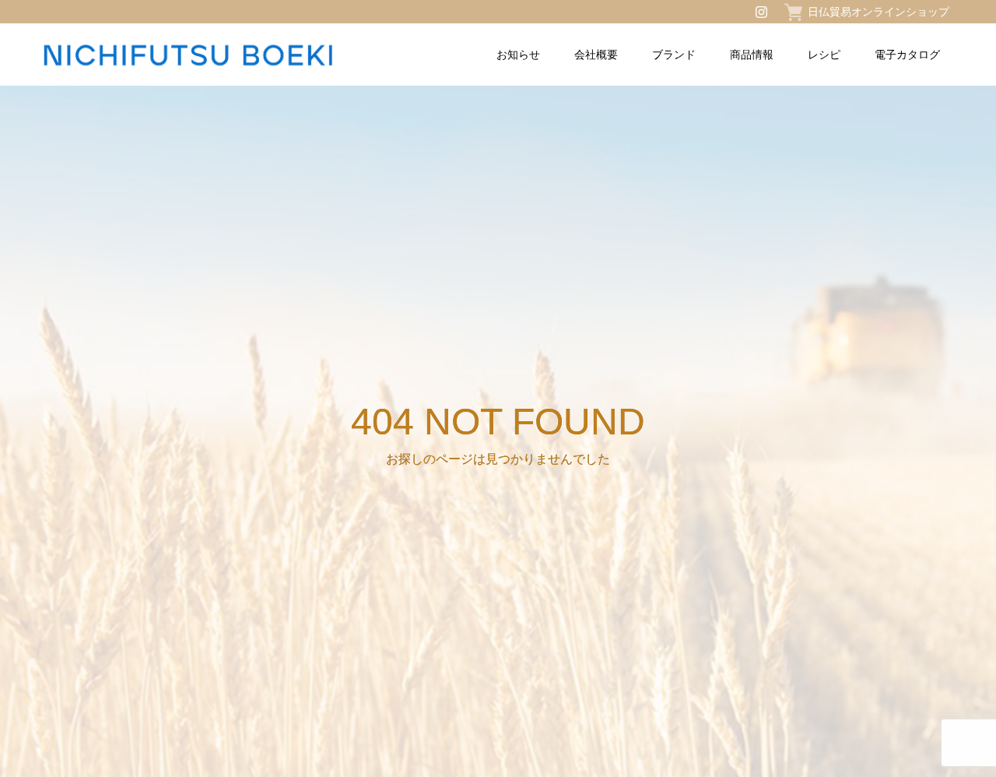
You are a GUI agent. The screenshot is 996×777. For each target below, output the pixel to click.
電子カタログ (907, 54)
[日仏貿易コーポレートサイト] (225, 55)
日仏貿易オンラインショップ (878, 11)
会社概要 (596, 54)
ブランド (674, 54)
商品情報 (751, 54)
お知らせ (518, 54)
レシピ (824, 54)
